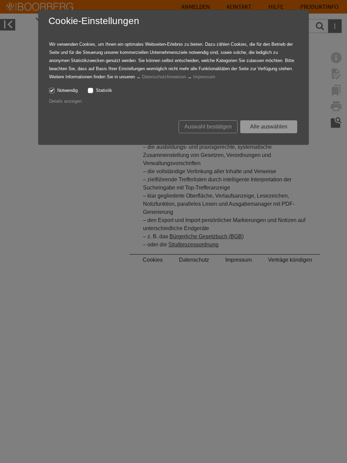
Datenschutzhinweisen (164, 76)
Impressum (204, 76)
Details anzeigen (65, 101)
